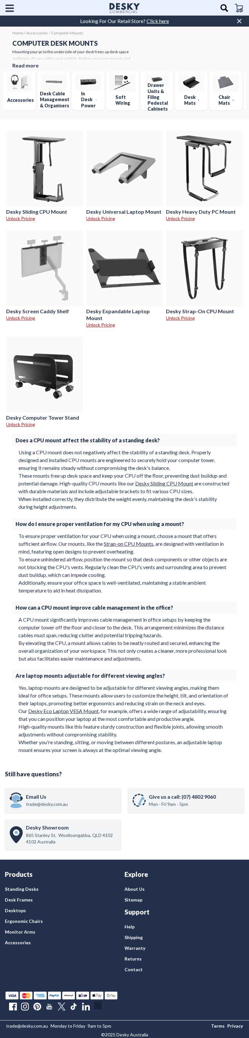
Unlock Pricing (20, 218)
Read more (25, 65)
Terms (218, 1026)
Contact (133, 969)
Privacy (235, 1026)
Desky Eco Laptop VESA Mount (63, 711)
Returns (133, 958)
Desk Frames (19, 899)
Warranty (134, 948)
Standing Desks (22, 889)
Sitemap (133, 899)
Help (129, 926)
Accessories (18, 942)
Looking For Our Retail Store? (124, 21)
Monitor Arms (20, 932)
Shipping (133, 937)
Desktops (15, 910)
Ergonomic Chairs (24, 921)
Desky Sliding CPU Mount (164, 483)
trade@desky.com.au (27, 1026)
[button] (12, 8)
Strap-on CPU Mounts (128, 544)
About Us (134, 889)
